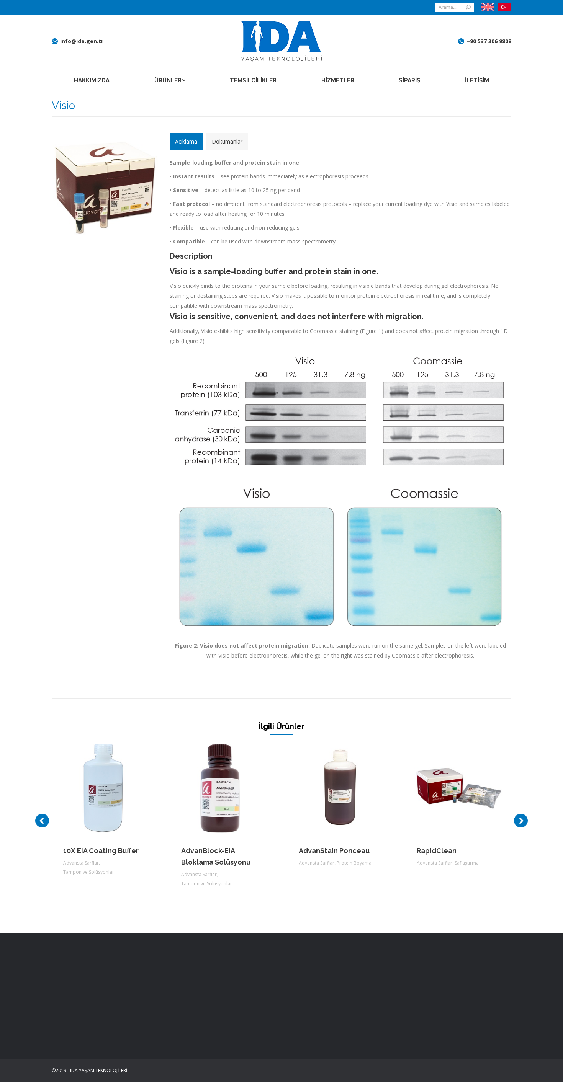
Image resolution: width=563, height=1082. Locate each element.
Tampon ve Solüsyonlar (88, 872)
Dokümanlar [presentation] (227, 141)
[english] (487, 7)
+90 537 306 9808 (488, 41)
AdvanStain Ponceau (334, 851)
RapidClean (437, 851)
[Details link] (115, 788)
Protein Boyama (354, 863)
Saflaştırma (467, 863)
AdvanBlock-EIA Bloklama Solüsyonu (215, 856)
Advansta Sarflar (81, 863)
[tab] (186, 141)
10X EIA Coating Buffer (101, 851)
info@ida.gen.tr (81, 41)
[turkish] (502, 7)
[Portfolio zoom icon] (94, 788)
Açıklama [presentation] (186, 141)
